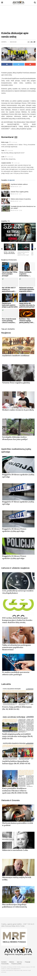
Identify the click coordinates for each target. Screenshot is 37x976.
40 (21, 210)
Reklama (11, 962)
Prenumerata (5, 963)
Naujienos (6, 333)
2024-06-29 (13, 42)
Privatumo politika (16, 963)
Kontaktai (3, 962)
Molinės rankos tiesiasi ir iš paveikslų (21, 199)
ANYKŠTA (3, 42)
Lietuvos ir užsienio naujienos (15, 568)
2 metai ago (14, 142)
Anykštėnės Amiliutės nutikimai (19, 184)
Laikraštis (6, 684)
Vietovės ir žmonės (10, 800)
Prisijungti (27, 962)
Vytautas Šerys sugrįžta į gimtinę (19, 191)
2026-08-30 (15, 186)
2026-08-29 (15, 201)
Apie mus (19, 962)
